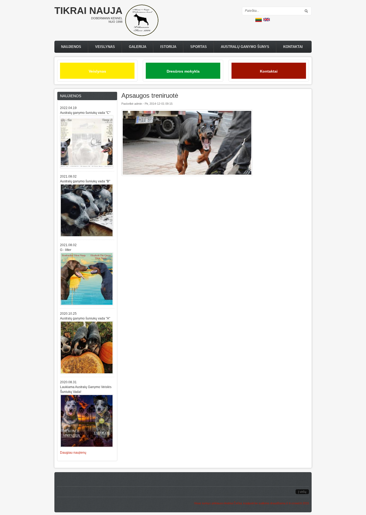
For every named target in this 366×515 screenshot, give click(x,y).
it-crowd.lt (295, 503)
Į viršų (302, 491)
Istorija (168, 47)
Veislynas (105, 47)
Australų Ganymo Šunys (245, 47)
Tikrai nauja (88, 10)
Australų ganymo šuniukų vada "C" (85, 113)
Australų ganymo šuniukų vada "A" (85, 318)
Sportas (198, 47)
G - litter (65, 250)
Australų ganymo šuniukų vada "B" (85, 181)
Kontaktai (293, 47)
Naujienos (71, 47)
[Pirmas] (141, 35)
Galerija (137, 47)
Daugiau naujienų (73, 452)
